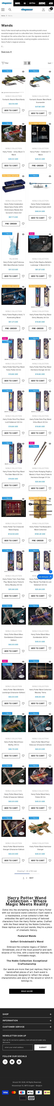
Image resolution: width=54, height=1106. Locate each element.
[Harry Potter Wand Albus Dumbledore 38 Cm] (40, 616)
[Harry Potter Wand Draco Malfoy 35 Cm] (13, 723)
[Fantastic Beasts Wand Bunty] (13, 81)
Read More (27, 991)
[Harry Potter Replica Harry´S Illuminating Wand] (13, 296)
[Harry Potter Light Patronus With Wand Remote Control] (13, 244)
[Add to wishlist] (23, 110)
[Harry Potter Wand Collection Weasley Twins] (40, 671)
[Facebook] (5, 1061)
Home (3, 15)
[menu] (2, 9)
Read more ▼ (6, 52)
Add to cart (11, 110)
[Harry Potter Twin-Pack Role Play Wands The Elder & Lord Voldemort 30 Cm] (40, 561)
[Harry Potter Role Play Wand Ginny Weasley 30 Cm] (40, 296)
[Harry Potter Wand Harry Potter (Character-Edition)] (13, 776)
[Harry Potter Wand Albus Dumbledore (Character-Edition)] (13, 616)
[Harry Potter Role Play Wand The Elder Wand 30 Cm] (13, 453)
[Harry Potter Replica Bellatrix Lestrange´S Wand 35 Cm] (40, 244)
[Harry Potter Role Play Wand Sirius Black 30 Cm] (40, 401)
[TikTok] (19, 1061)
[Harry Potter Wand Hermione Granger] (40, 828)
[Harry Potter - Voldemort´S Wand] (40, 133)
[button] (25, 63)
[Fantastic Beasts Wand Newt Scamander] (40, 81)
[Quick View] (23, 72)
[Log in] (43, 9)
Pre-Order (38, 165)
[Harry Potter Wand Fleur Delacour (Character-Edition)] (40, 723)
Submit (43, 1047)
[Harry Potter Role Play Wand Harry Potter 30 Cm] (13, 348)
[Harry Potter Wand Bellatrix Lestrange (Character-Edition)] (13, 671)
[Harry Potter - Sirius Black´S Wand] (13, 133)
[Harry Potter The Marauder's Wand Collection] (40, 508)
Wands (10, 15)
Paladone (13, 259)
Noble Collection (14, 96)
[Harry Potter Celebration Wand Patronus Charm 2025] (40, 186)
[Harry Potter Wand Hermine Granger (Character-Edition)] (13, 828)
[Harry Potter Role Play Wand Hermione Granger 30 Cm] (40, 348)
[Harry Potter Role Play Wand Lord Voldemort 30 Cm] (13, 401)
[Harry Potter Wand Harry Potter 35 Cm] (40, 776)
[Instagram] (12, 1061)
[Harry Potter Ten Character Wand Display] (13, 508)
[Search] (10, 9)
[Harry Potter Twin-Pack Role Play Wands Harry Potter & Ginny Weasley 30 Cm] (13, 561)
